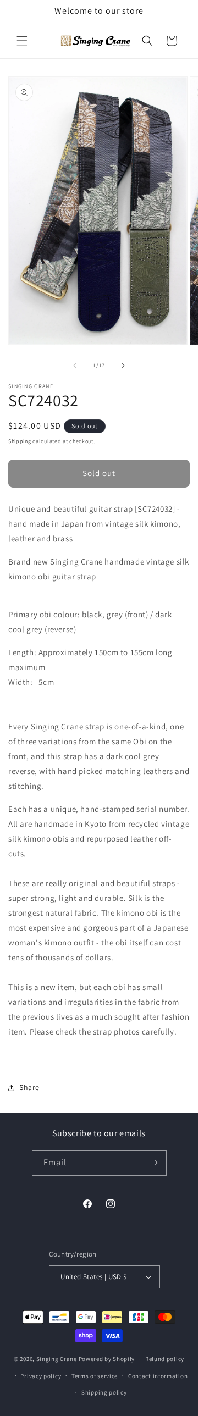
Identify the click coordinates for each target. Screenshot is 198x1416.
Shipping (19, 441)
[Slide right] (123, 365)
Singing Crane (56, 1359)
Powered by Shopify (107, 1359)
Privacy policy (40, 1376)
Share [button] (29, 1087)
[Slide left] (75, 365)
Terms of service (95, 1376)
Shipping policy (104, 1392)
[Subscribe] (154, 1163)
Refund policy (164, 1359)
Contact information (158, 1376)
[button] (22, 41)
